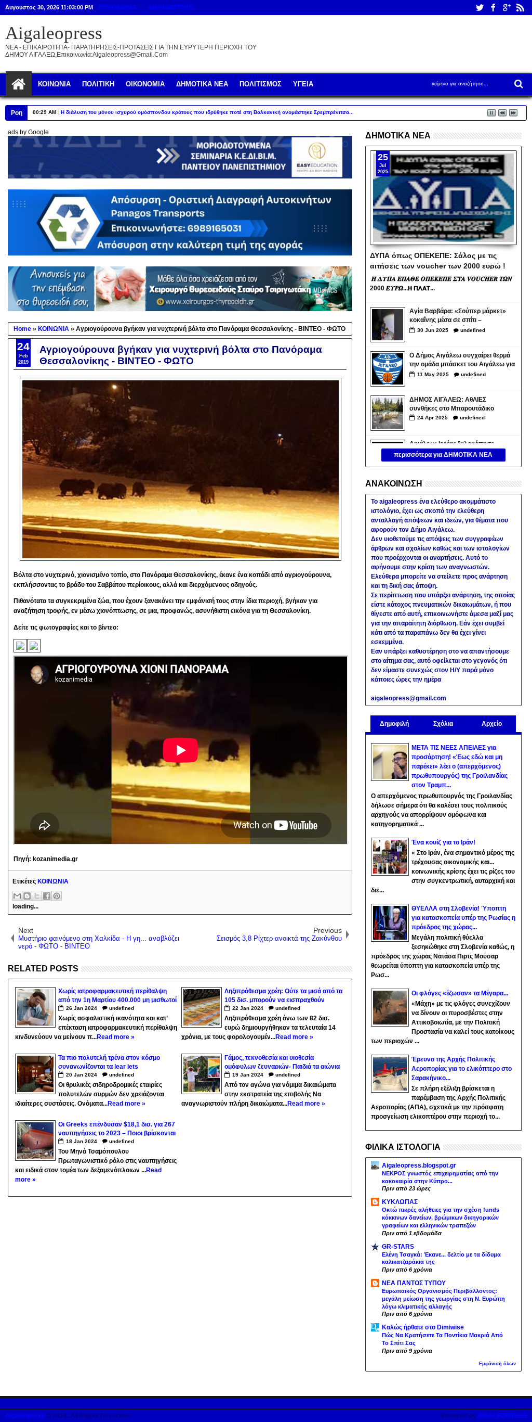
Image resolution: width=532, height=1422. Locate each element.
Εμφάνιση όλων (497, 1363)
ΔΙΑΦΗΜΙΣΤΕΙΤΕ (170, 7)
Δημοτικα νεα (202, 84)
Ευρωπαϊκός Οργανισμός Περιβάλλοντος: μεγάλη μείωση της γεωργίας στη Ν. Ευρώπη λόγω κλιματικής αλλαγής (443, 1299)
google (506, 7)
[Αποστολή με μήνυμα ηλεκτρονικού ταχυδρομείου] (17, 896)
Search (518, 84)
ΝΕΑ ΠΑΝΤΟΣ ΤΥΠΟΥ (414, 1283)
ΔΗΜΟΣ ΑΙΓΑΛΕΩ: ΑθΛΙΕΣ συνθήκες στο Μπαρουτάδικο (451, 404)
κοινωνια (54, 84)
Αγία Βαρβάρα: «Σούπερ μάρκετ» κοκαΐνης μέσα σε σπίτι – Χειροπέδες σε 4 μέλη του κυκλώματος (457, 317)
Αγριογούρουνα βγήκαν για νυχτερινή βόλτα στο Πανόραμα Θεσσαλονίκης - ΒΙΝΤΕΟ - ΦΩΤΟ (180, 355)
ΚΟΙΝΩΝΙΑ (53, 881)
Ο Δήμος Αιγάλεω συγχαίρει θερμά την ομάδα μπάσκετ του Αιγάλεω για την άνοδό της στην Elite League (462, 361)
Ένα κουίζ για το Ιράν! (443, 842)
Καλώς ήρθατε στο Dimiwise (423, 1327)
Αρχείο (492, 723)
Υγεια (303, 84)
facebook (493, 7)
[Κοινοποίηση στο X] (37, 896)
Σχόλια (443, 723)
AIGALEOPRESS (502, 1415)
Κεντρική (19, 84)
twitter (479, 7)
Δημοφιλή (394, 723)
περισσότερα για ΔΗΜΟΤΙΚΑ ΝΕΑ (443, 454)
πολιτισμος (261, 84)
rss (520, 7)
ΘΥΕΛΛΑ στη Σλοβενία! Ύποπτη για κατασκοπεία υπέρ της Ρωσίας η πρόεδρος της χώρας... (463, 918)
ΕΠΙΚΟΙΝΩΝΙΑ (118, 7)
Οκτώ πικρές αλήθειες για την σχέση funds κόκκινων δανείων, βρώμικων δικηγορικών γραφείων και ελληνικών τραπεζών (440, 1217)
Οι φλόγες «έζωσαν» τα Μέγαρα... (459, 993)
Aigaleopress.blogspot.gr (419, 1165)
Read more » (116, 1037)
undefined (121, 1008)
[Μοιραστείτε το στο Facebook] (47, 896)
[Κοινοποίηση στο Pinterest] (56, 896)
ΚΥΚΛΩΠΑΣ (400, 1202)
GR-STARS (398, 1246)
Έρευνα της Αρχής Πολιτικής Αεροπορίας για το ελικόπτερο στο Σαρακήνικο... (461, 1069)
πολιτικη (98, 84)
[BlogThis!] (27, 896)
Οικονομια (145, 84)
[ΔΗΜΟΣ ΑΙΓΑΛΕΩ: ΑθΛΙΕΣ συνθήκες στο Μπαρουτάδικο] (387, 413)
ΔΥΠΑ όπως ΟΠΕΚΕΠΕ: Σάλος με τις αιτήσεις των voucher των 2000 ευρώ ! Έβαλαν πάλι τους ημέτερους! (438, 260)
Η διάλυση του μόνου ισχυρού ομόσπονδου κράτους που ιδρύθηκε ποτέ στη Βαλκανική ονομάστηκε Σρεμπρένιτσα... (207, 112)
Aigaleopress (53, 33)
